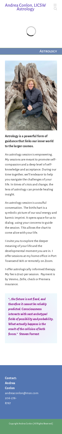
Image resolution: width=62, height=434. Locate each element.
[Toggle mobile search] (55, 8)
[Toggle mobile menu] (55, 5)
